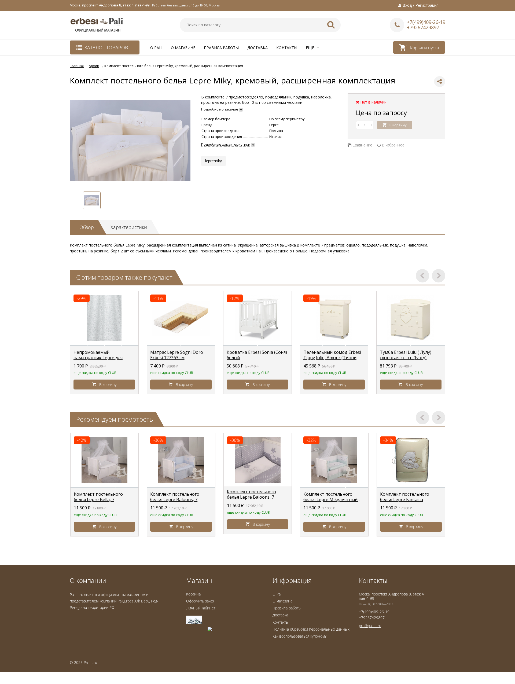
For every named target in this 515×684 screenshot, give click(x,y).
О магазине (183, 47)
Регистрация (427, 5)
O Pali (156, 47)
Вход (407, 5)
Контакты (286, 47)
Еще (310, 47)
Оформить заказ (200, 601)
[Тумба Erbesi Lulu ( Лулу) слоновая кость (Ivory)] (411, 318)
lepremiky (213, 160)
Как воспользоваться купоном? (299, 636)
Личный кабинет (200, 608)
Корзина (193, 594)
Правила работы (221, 47)
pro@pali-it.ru (370, 625)
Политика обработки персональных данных (311, 629)
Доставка (257, 47)
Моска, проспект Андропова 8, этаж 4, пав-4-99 (109, 5)
